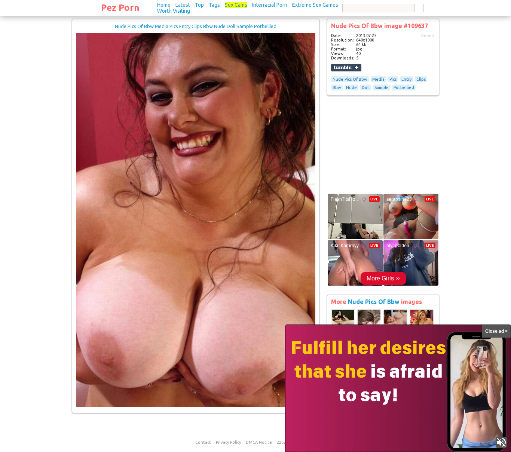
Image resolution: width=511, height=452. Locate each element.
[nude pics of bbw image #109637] (195, 405)
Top (199, 5)
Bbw (337, 87)
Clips (421, 79)
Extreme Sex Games (315, 5)
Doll (366, 87)
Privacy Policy (228, 442)
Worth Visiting (173, 11)
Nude (351, 87)
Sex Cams (236, 5)
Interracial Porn (269, 5)
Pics (393, 79)
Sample (381, 87)
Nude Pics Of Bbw (350, 79)
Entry (406, 79)
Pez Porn (120, 8)
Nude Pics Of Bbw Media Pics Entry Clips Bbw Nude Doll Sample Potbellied (195, 26)
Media (378, 79)
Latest (182, 5)
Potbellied (404, 87)
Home (164, 5)
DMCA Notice (259, 442)
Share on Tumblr (346, 67)
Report (428, 35)
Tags (214, 5)
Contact (203, 442)
